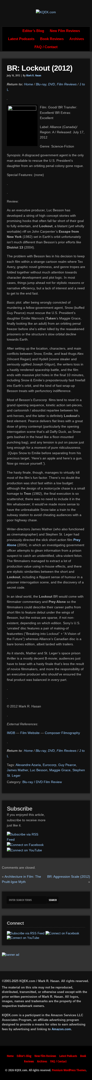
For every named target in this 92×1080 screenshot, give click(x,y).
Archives (76, 39)
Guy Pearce (67, 765)
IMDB (11, 733)
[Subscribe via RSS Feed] (26, 837)
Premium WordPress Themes (69, 1070)
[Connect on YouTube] (24, 850)
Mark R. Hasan (33, 75)
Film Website (30, 733)
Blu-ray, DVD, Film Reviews (56, 84)
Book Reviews (52, 39)
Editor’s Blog (33, 31)
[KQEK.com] (46, 12)
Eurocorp (49, 765)
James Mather (17, 770)
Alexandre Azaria (28, 765)
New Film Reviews (65, 31)
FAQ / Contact (46, 47)
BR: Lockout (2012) (39, 68)
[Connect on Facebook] (25, 844)
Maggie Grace (60, 770)
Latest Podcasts (21, 39)
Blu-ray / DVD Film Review (42, 782)
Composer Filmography (62, 733)
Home (14, 31)
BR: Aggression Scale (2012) (68, 876)
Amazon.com (61, 1029)
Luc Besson (38, 770)
